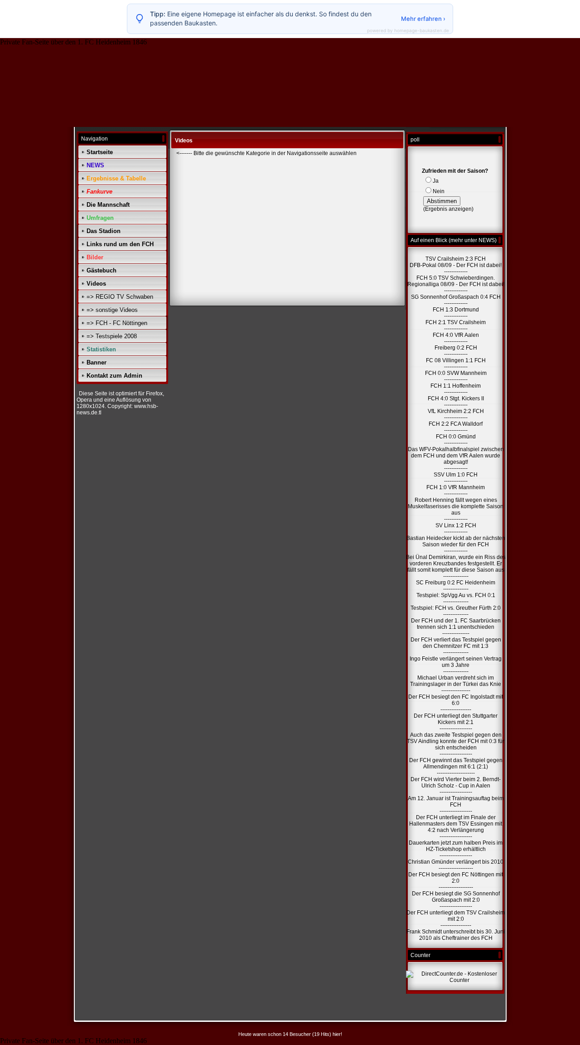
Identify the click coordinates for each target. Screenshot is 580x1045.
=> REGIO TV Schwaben (120, 296)
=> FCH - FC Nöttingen (117, 323)
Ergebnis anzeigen (448, 209)
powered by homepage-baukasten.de (408, 30)
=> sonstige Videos (112, 309)
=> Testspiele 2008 (112, 336)
